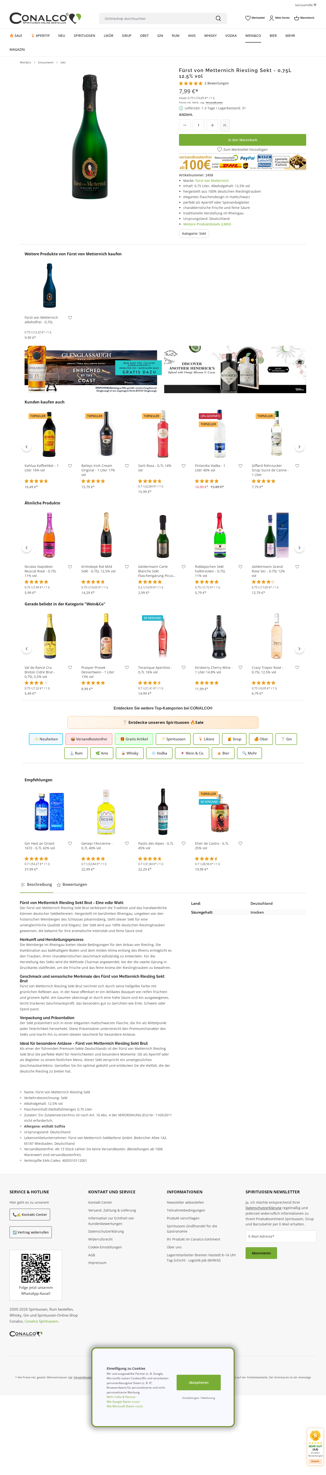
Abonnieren (261, 1253)
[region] (89, 137)
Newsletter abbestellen (185, 1202)
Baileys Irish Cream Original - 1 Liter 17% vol (98, 470)
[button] (315, 1443)
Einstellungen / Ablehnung (198, 1398)
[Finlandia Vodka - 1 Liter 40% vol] (220, 434)
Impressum (97, 1262)
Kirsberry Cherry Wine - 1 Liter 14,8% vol (214, 669)
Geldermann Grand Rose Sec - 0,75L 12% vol (268, 571)
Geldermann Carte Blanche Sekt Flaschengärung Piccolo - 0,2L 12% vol (157, 571)
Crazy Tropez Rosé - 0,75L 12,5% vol (267, 669)
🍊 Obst (261, 739)
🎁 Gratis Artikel (134, 739)
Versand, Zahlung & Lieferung (112, 1210)
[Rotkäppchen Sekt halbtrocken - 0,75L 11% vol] (220, 535)
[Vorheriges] (26, 446)
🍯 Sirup (234, 739)
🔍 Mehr (249, 753)
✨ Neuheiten (46, 739)
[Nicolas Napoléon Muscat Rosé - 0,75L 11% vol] (49, 535)
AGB (91, 1255)
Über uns (174, 1247)
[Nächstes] (299, 446)
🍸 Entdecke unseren (163, 722)
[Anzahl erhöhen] (212, 125)
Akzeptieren (199, 1382)
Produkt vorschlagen (183, 1218)
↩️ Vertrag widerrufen (31, 1232)
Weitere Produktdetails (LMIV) (207, 224)
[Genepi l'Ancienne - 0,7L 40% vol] (106, 812)
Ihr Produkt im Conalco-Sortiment (193, 1239)
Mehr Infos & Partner (121, 1397)
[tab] (36, 885)
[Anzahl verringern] (184, 125)
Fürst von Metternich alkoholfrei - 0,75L (41, 319)
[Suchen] (218, 18)
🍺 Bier (223, 753)
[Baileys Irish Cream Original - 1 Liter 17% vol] (106, 434)
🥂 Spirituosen (173, 739)
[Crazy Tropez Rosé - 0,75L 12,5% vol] (276, 636)
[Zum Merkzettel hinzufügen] (70, 318)
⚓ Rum (76, 753)
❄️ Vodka (159, 753)
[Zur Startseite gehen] (45, 18)
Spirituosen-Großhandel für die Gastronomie (192, 1229)
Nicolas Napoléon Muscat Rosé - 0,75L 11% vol (40, 571)
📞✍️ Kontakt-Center (30, 1214)
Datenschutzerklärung (106, 1231)
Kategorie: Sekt (194, 233)
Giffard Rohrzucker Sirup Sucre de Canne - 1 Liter (270, 470)
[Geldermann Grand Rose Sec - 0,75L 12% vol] (276, 535)
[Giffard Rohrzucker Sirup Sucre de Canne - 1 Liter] (276, 434)
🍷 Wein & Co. (192, 753)
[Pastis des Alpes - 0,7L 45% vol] (163, 812)
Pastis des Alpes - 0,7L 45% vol (156, 845)
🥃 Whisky (129, 753)
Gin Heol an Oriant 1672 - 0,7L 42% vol (40, 845)
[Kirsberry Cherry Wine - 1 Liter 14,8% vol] (220, 636)
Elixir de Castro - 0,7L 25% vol (212, 845)
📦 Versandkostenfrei (89, 739)
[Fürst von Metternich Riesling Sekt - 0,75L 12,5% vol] (89, 137)
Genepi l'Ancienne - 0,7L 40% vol (97, 845)
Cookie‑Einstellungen (105, 1247)
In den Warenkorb (242, 140)
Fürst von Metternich (212, 180)
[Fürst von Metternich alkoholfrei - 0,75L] (49, 286)
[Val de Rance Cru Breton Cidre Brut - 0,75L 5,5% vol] (49, 636)
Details (315, 1461)
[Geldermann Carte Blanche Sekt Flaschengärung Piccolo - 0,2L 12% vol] (163, 535)
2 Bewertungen (217, 83)
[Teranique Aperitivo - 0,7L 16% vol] (163, 636)
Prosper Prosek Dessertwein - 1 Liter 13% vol (97, 672)
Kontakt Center (100, 1202)
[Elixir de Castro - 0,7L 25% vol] (220, 812)
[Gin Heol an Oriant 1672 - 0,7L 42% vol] (49, 812)
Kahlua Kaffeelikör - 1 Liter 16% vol (42, 468)
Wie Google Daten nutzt (123, 1402)
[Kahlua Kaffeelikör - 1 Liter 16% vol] (49, 434)
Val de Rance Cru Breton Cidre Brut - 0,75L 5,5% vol (40, 672)
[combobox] (154, 18)
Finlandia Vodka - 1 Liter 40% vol (210, 468)
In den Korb (49, 303)
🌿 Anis (101, 753)
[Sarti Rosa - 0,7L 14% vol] (163, 434)
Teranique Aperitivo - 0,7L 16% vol (155, 669)
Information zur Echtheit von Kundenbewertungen (111, 1221)
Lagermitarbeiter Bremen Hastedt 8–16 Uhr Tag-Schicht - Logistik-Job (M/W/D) (201, 1258)
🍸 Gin (286, 739)
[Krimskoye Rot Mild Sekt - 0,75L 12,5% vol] (106, 535)
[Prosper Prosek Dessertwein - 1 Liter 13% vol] (106, 636)
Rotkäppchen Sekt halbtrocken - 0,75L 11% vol (210, 571)
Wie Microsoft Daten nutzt (125, 1406)
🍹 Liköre (206, 739)
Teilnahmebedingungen (186, 1210)
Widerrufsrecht (100, 1239)
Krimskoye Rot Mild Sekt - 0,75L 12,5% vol (98, 568)
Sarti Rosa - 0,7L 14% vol (154, 468)
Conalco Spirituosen (41, 1321)
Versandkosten (214, 102)
